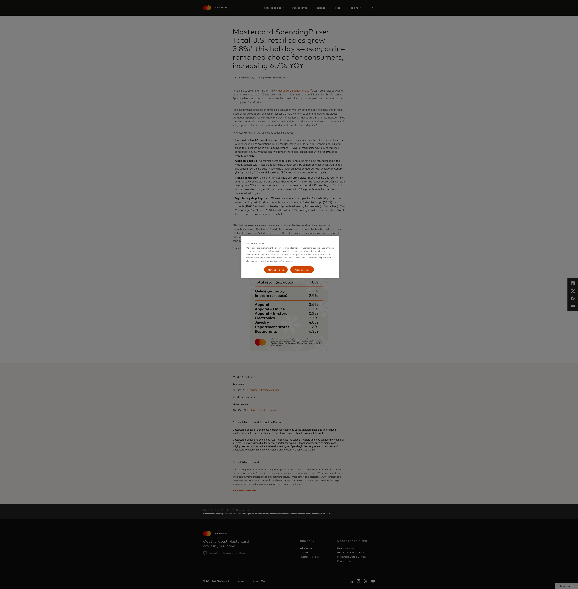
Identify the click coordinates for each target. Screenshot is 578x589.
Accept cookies (302, 269)
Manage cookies (276, 269)
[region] (290, 257)
